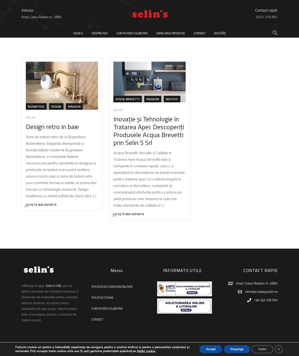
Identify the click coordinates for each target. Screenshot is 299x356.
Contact (200, 33)
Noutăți (220, 33)
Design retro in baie (52, 127)
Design (56, 106)
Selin (30, 117)
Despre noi (100, 33)
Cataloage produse (170, 33)
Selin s (78, 33)
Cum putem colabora (132, 33)
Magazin (74, 106)
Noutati (172, 99)
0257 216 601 (267, 16)
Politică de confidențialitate (112, 286)
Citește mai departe (41, 204)
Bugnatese (36, 106)
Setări (262, 349)
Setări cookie (146, 351)
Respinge (236, 349)
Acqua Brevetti (128, 99)
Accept (211, 349)
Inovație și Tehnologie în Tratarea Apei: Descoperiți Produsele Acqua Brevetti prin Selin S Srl (148, 131)
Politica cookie (102, 297)
